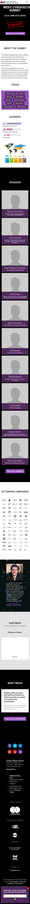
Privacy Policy (19, 883)
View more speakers (15, 471)
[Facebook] (10, 746)
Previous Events (15, 791)
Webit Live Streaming (16, 33)
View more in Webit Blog (15, 718)
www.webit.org (10, 769)
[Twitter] (15, 746)
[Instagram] (20, 752)
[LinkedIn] (20, 746)
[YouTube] (15, 752)
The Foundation (14, 881)
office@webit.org (15, 870)
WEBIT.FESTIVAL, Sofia (15, 777)
